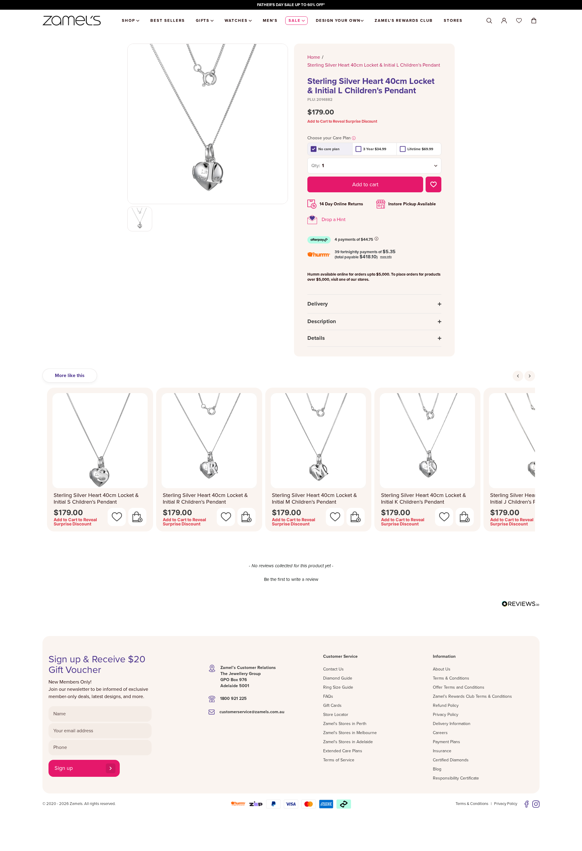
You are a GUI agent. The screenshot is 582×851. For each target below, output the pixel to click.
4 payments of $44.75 (354, 239)
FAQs (328, 696)
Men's (270, 20)
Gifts (203, 20)
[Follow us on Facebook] (526, 804)
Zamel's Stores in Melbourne (350, 732)
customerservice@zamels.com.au (251, 711)
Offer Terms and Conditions (458, 687)
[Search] (489, 20)
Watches (236, 20)
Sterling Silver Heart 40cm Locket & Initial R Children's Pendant (205, 498)
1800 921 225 (233, 698)
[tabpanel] (291, 461)
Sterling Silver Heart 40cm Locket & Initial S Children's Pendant (96, 498)
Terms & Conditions (451, 678)
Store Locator (335, 714)
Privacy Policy (445, 714)
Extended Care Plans (342, 750)
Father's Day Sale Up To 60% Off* (291, 4)
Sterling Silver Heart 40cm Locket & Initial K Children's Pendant (423, 498)
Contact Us (333, 669)
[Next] (529, 376)
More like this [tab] (70, 376)
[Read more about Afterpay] (376, 239)
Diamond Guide (337, 678)
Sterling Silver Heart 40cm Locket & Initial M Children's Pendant (314, 498)
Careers (440, 732)
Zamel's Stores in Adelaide (348, 741)
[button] (291, 579)
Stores (453, 20)
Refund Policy (446, 705)
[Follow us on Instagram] (536, 804)
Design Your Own (338, 20)
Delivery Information (451, 723)
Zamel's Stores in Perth (344, 723)
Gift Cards (332, 705)
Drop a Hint (334, 220)
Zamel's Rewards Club (404, 20)
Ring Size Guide (338, 687)
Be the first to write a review (291, 579)
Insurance (442, 750)
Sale (295, 20)
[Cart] (534, 20)
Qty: (315, 166)
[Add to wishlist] (433, 184)
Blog (437, 769)
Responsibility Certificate (456, 778)
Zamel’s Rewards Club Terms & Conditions (472, 696)
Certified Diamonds (451, 760)
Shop (128, 20)
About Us (441, 669)
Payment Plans (446, 741)
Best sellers (167, 20)
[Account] (504, 20)
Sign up (64, 768)
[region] (291, 5)
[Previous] (518, 376)
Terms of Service (338, 760)
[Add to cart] (137, 517)
